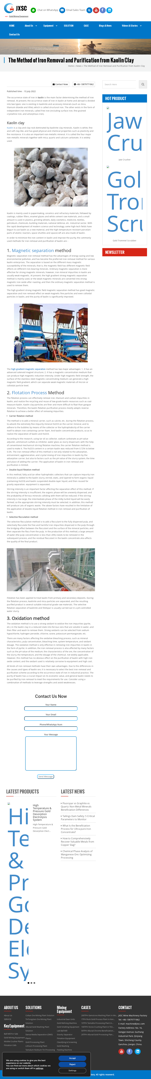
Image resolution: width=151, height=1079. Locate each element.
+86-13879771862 (85, 84)
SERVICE (7, 1019)
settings (39, 1068)
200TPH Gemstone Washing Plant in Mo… (99, 1015)
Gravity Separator (64, 1034)
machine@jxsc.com (135, 1023)
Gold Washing (63, 1046)
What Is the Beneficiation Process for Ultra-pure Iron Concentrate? (76, 829)
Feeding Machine (64, 1049)
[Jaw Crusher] (124, 130)
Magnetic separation (33, 250)
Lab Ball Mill (62, 1030)
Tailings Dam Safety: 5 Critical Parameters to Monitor (78, 817)
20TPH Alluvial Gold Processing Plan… (97, 1034)
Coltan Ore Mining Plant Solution (40, 1015)
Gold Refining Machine (67, 1023)
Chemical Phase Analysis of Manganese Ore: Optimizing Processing (76, 854)
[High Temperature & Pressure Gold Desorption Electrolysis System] (18, 891)
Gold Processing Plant (35, 1042)
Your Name (50, 704)
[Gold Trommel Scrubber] (124, 200)
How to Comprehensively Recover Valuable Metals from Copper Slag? (77, 841)
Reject (72, 1064)
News (79, 65)
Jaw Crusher (125, 159)
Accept (72, 1058)
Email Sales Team (75, 10)
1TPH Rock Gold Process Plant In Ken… (98, 1019)
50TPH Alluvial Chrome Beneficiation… (98, 1030)
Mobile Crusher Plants (13, 1041)
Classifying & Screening (67, 1042)
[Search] (143, 84)
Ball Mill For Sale (11, 1033)
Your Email (51, 714)
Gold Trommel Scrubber (124, 240)
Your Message (51, 734)
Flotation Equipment (66, 1038)
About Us (8, 1015)
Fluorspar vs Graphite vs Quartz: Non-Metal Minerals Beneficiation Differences (76, 806)
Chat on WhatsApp (47, 10)
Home (71, 65)
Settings (72, 1070)
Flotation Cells (10, 1045)
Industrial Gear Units (66, 1019)
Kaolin (10, 127)
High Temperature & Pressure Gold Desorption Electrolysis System (42, 812)
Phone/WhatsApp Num (51, 724)
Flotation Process (29, 393)
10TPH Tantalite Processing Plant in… (97, 1023)
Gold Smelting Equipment (68, 1027)
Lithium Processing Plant (36, 1046)
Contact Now (61, 84)
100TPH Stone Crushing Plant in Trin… (97, 1027)
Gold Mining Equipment (18, 16)
